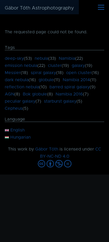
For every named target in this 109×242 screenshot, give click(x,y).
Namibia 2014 (76, 80)
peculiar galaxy (20, 101)
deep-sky (14, 58)
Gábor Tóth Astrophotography (39, 8)
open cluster (79, 73)
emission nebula (21, 65)
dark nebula (17, 80)
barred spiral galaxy (69, 87)
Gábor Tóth (46, 149)
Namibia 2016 (69, 94)
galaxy (78, 65)
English (17, 130)
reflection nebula (22, 87)
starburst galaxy (60, 101)
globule (46, 80)
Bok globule (35, 94)
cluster (55, 65)
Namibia (67, 58)
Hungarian (20, 137)
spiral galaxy (43, 73)
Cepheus (13, 108)
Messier (13, 73)
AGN (9, 94)
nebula (41, 58)
